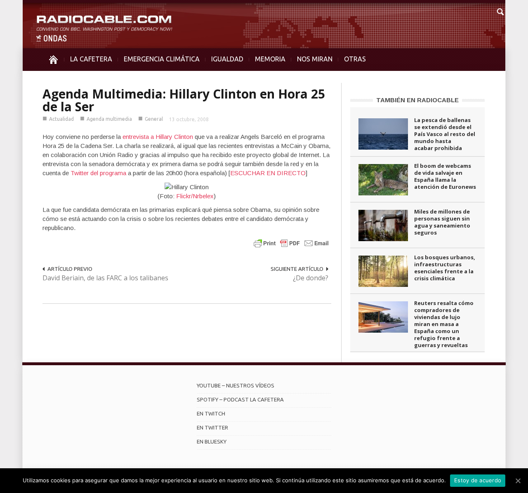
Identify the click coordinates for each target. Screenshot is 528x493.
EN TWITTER (212, 427)
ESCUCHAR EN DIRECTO (268, 172)
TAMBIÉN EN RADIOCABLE (417, 99)
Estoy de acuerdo (477, 480)
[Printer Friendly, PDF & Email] (291, 243)
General (154, 119)
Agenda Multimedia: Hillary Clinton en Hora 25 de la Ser (183, 100)
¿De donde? (310, 277)
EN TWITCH (211, 413)
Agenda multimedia (109, 119)
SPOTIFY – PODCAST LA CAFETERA (240, 399)
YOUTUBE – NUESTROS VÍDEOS (235, 385)
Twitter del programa (98, 172)
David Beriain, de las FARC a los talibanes (105, 277)
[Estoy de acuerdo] (518, 481)
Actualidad (61, 119)
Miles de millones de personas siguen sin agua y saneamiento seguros (442, 222)
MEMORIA (270, 59)
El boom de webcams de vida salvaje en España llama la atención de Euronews (445, 176)
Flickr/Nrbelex (195, 196)
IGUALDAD (227, 59)
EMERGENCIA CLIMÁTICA (162, 59)
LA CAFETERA (91, 59)
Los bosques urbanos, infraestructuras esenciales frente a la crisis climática (444, 268)
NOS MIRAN (314, 59)
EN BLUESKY (211, 441)
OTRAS (355, 59)
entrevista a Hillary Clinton (158, 136)
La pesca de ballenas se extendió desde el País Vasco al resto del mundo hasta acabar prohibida (444, 134)
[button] (500, 10)
